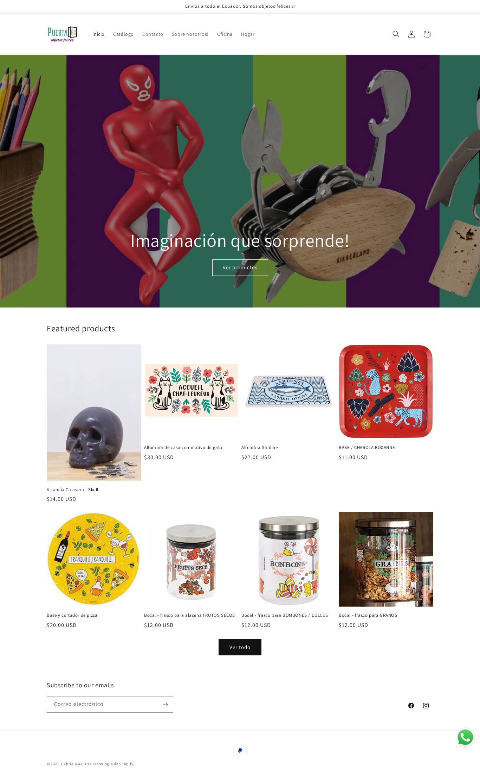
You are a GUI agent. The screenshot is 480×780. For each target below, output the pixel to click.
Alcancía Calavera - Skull (72, 489)
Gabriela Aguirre (77, 763)
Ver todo (240, 647)
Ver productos (239, 267)
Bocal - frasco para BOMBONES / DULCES (284, 615)
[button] (396, 34)
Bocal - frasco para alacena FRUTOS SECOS (189, 615)
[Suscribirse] (165, 704)
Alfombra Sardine (259, 447)
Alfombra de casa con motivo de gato (183, 447)
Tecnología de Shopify (113, 763)
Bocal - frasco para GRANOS (368, 615)
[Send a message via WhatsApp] (465, 737)
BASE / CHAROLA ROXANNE (367, 447)
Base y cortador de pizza (72, 615)
